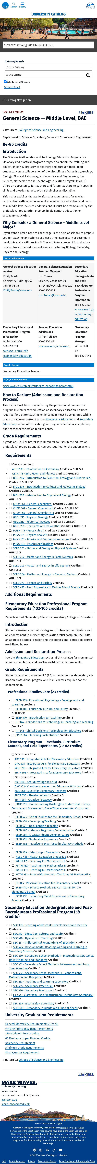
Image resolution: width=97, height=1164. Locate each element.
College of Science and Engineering (41, 130)
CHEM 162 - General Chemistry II (33, 508)
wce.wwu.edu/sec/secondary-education (84, 314)
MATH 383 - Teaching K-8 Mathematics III (41, 870)
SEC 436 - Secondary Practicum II (33, 990)
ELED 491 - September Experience (37, 839)
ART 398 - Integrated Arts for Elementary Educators (47, 759)
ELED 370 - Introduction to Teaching (38, 717)
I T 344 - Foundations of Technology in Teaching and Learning (54, 722)
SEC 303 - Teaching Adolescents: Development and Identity (50, 925)
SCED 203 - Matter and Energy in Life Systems (41, 565)
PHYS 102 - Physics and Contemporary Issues (41, 539)
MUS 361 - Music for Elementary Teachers (40, 791)
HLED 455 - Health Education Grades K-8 (41, 856)
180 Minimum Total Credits (22, 1033)
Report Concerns (17, 1161)
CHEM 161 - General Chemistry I (32, 504)
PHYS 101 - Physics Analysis (30, 535)
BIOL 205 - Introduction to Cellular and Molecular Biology (49, 486)
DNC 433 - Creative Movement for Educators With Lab (48, 786)
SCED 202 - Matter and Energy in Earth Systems (43, 557)
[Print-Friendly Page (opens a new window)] (89, 112)
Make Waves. (19, 1082)
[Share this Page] (86, 112)
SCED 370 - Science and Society (32, 583)
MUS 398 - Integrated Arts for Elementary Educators (47, 768)
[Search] (88, 75)
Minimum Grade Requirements (24, 1047)
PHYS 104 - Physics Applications (33, 544)
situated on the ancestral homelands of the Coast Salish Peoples (47, 1129)
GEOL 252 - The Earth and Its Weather (36, 526)
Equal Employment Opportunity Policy (77, 1161)
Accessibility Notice (47, 1161)
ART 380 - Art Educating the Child (36, 782)
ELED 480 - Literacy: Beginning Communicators (45, 830)
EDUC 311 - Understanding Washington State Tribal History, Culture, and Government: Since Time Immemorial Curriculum (51, 806)
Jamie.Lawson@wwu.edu (16, 1103)
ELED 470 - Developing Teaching (36, 821)
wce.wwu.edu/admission (54, 346)
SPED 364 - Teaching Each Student (37, 735)
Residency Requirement (20, 1043)
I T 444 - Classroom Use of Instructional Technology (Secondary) (53, 994)
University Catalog (48, 14)
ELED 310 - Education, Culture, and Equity (42, 709)
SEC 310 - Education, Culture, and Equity (38, 933)
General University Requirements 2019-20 (31, 1024)
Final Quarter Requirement (22, 1052)
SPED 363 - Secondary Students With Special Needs (45, 1008)
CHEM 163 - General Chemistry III (33, 512)
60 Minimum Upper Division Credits (27, 1038)
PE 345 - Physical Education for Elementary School (47, 883)
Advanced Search (12, 87)
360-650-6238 (9, 1099)
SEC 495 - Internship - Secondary (33, 1003)
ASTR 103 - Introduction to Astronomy (35, 469)
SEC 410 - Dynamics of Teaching (33, 938)
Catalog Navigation (19, 100)
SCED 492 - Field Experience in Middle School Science (46, 587)
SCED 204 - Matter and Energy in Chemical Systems (45, 574)
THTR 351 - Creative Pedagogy (33, 799)
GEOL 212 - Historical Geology (31, 521)
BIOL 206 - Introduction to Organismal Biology (42, 495)
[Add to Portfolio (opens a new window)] (82, 112)
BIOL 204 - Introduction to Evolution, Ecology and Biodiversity (52, 478)
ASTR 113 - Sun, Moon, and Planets (33, 473)
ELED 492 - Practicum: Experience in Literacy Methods (49, 843)
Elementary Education (59, 419)
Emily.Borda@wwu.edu (17, 290)
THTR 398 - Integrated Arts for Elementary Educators (48, 772)
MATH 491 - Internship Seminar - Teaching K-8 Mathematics (53, 874)
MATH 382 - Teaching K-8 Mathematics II (41, 865)
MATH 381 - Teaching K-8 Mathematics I (40, 861)
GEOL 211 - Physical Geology (30, 517)
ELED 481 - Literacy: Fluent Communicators (42, 834)
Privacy (31, 1161)
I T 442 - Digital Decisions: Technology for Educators (48, 730)
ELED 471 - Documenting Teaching (37, 826)
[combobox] (48, 44)
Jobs (4, 1161)
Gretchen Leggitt (54, 1123)
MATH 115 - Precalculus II (28, 530)
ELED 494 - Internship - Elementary (38, 852)
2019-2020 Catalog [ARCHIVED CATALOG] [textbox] (28, 45)
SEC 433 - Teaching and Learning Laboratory (40, 981)
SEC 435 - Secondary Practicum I (33, 986)
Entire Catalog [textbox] (15, 67)
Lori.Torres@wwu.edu (52, 295)
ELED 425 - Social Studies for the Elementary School (48, 817)
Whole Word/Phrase (18, 82)
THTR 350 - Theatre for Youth (33, 795)
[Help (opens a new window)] (92, 112)
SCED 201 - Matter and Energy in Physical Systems (44, 548)
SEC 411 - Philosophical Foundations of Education (44, 942)
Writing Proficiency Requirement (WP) (29, 1028)
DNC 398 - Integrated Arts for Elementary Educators (47, 763)
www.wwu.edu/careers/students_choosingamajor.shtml (38, 386)
